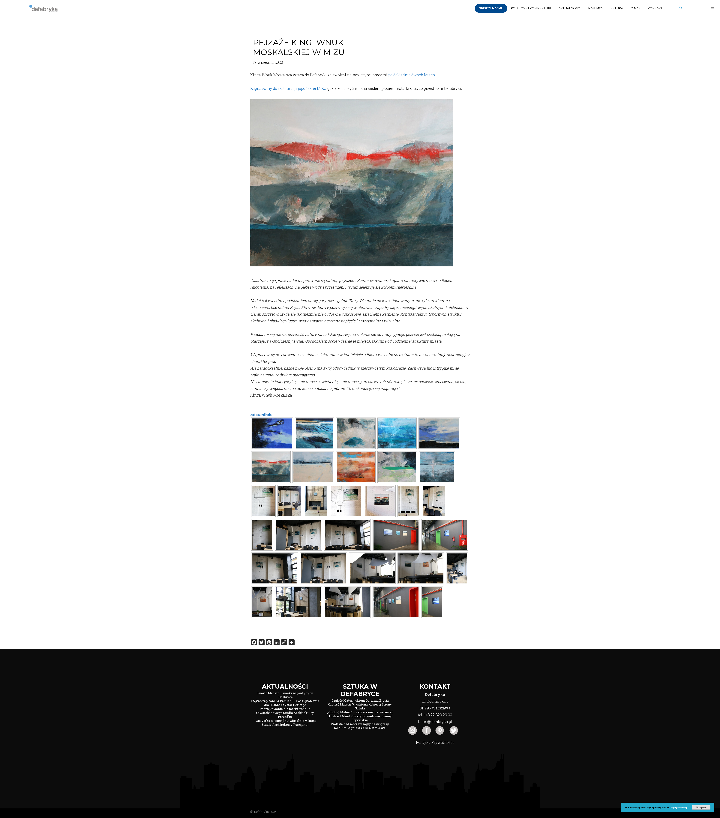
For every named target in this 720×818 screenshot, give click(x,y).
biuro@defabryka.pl (435, 721)
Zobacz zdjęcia (261, 415)
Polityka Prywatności (435, 742)
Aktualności (570, 8)
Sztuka (616, 8)
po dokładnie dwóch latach (411, 74)
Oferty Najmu (490, 8)
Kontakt (655, 8)
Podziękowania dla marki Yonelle (285, 709)
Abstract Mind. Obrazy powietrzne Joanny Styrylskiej (360, 718)
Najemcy (595, 8)
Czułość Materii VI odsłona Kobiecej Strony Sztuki (360, 706)
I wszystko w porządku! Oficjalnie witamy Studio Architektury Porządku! (285, 723)
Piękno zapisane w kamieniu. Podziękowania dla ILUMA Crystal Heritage (285, 703)
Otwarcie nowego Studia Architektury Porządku (285, 715)
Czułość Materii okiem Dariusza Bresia (360, 700)
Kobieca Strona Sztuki (531, 8)
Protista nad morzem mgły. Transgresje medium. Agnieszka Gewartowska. (360, 726)
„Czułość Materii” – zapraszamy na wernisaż (360, 712)
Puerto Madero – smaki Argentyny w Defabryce (285, 695)
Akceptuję (701, 807)
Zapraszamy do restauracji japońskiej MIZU (288, 88)
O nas (635, 8)
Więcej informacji (678, 807)
